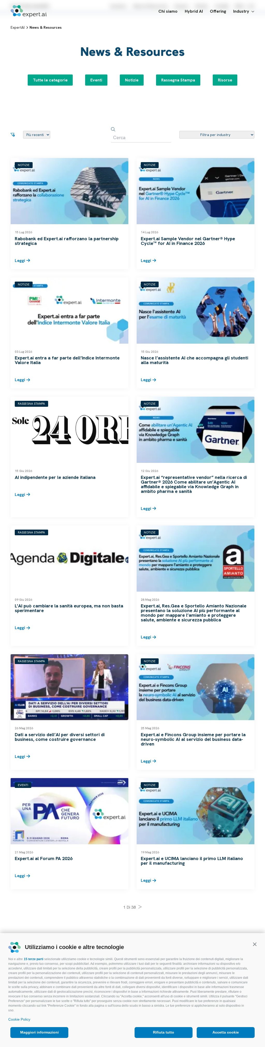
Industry (241, 11)
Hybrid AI (194, 11)
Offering (218, 11)
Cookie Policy (19, 1019)
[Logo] (29, 11)
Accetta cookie (225, 1032)
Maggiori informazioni (39, 1032)
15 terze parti (33, 959)
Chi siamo (168, 11)
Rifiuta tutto (163, 1032)
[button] (255, 944)
